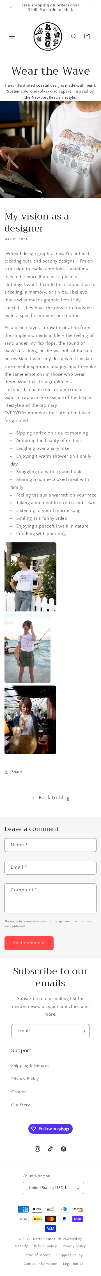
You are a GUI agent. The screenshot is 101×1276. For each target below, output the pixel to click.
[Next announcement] (90, 7)
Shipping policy (69, 1255)
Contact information (41, 1264)
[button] (11, 36)
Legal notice (73, 1264)
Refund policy (45, 1246)
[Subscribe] (83, 1031)
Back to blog (54, 798)
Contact (19, 1092)
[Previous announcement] (10, 7)
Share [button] (16, 772)
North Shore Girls (48, 1239)
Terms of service (37, 1255)
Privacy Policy (25, 1079)
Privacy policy (74, 1246)
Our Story (20, 1105)
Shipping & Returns (30, 1066)
